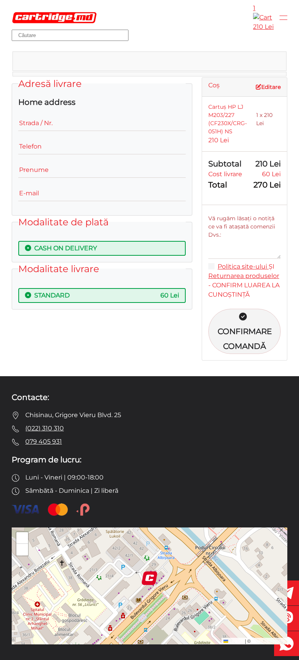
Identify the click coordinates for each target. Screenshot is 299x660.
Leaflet (236, 640)
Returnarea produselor (243, 276)
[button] (283, 17)
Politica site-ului (243, 266)
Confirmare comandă (245, 339)
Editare (271, 86)
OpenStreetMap (268, 640)
